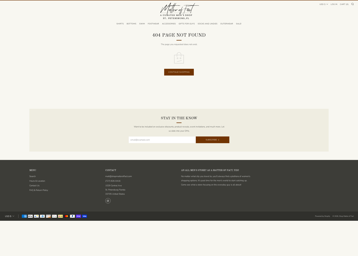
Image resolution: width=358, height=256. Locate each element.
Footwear (153, 24)
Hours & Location (37, 181)
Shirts (120, 24)
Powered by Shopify (322, 216)
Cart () (344, 4)
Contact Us (34, 185)
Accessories (169, 24)
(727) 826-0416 (112, 181)
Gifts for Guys (187, 24)
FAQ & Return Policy (38, 190)
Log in (334, 4)
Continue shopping (179, 72)
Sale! (239, 24)
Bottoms (131, 24)
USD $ (323, 4)
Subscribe (211, 140)
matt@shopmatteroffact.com (118, 176)
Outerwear (226, 24)
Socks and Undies (207, 24)
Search (32, 176)
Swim (142, 24)
